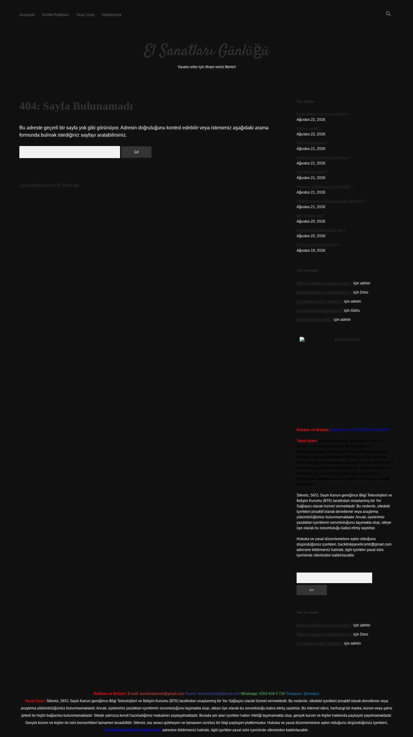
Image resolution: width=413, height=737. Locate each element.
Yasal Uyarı (85, 15)
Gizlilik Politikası (55, 15)
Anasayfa (27, 15)
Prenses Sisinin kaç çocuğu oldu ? (325, 187)
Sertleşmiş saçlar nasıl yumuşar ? (324, 158)
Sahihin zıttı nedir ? (312, 172)
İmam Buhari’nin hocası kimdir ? (323, 114)
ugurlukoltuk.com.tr (39, 185)
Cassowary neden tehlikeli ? (320, 301)
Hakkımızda (111, 15)
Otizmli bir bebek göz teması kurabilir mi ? (331, 201)
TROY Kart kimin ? (312, 143)
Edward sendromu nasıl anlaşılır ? (325, 283)
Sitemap (70, 185)
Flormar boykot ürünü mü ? (319, 245)
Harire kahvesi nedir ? (315, 319)
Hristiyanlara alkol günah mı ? (321, 230)
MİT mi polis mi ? (310, 216)
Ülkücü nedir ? (308, 129)
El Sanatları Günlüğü (206, 51)
